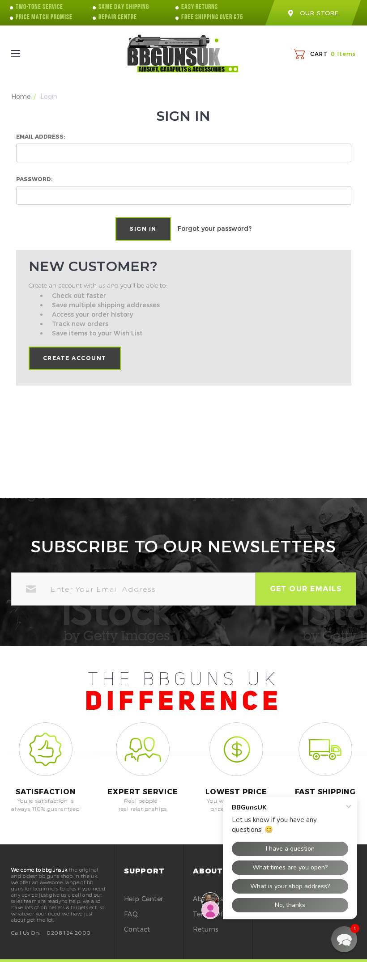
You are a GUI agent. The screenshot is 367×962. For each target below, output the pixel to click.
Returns (205, 929)
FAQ (131, 914)
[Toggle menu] (23, 54)
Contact (137, 929)
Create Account (75, 358)
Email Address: (40, 136)
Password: (34, 179)
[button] (344, 939)
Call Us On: (25, 932)
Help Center (143, 899)
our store (318, 13)
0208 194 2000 (68, 932)
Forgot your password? (215, 228)
